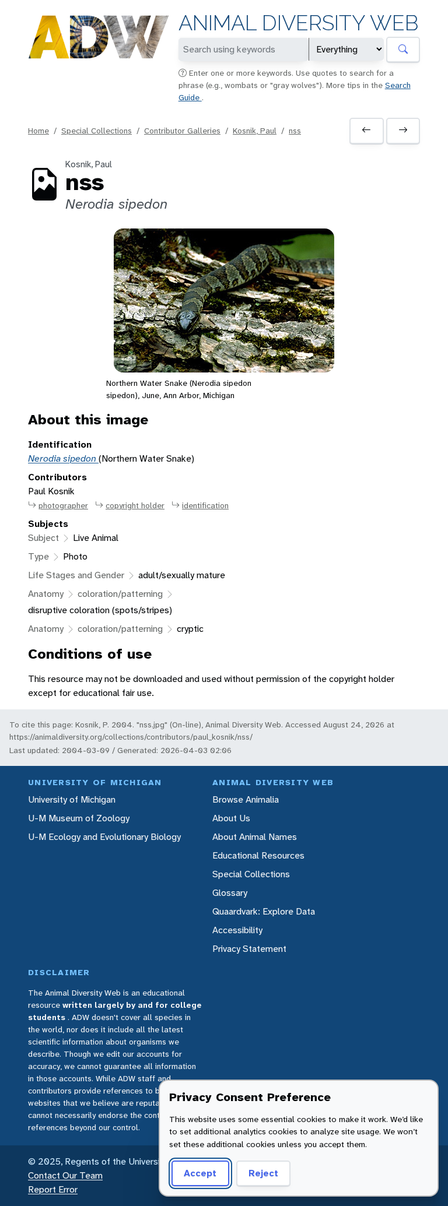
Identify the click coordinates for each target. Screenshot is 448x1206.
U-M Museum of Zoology (79, 818)
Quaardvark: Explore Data (263, 911)
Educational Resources (258, 855)
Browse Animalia (245, 799)
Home (38, 130)
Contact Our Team (65, 1175)
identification (205, 505)
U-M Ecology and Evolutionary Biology (104, 837)
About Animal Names (254, 837)
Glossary (229, 893)
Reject (263, 1173)
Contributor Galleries (182, 130)
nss (295, 130)
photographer (63, 505)
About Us (231, 818)
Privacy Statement (249, 949)
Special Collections (96, 130)
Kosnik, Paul (254, 130)
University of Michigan (72, 799)
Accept (200, 1173)
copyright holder (135, 505)
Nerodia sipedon (63, 458)
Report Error (53, 1189)
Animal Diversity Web (298, 23)
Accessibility (237, 930)
